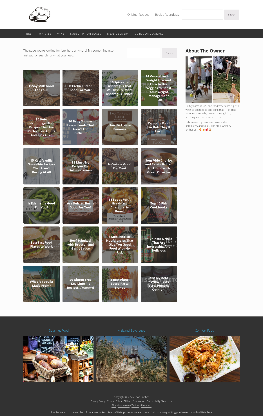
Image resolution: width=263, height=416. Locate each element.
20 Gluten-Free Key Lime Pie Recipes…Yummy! (80, 283)
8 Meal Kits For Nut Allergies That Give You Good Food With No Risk (119, 244)
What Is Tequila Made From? (41, 284)
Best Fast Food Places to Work (41, 244)
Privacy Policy (97, 401)
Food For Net (142, 397)
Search (231, 14)
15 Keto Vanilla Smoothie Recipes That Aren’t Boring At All (41, 166)
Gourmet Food (58, 330)
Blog (114, 405)
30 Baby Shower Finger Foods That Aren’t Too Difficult (80, 127)
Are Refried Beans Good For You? (80, 205)
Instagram (124, 405)
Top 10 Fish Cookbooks (158, 205)
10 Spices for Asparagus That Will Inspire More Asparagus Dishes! (119, 88)
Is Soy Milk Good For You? (41, 88)
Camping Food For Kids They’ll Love (158, 127)
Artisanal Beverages (131, 330)
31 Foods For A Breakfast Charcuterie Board (120, 205)
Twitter (135, 405)
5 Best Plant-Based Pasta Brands (119, 283)
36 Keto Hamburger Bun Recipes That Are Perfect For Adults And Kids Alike (41, 127)
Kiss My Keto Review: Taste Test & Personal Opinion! (158, 284)
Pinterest (146, 405)
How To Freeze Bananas (120, 127)
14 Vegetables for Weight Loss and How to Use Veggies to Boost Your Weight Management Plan (159, 88)
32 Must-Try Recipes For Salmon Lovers (80, 166)
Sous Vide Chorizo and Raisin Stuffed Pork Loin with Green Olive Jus (158, 166)
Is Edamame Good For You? (41, 205)
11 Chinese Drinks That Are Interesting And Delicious (158, 244)
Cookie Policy (114, 401)
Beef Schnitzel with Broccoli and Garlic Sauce (80, 244)
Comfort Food (204, 330)
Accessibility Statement (160, 401)
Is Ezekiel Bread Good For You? (80, 88)
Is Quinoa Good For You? (119, 166)
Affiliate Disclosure (134, 401)
